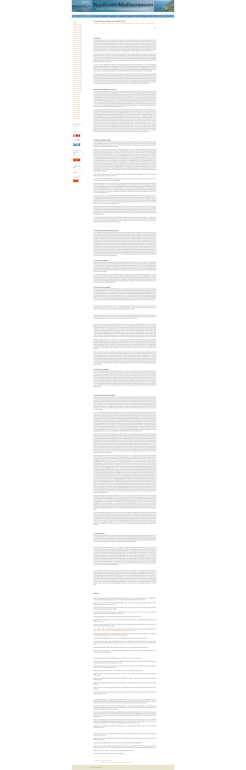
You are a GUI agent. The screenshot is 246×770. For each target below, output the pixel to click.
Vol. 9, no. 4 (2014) (76, 94)
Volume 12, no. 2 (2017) (77, 78)
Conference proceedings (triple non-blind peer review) (105, 23)
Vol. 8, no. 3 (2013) (76, 102)
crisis (133, 23)
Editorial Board (113, 16)
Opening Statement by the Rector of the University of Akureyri (116, 762)
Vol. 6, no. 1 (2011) (76, 116)
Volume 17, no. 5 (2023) (77, 40)
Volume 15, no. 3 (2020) (77, 60)
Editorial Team (122, 16)
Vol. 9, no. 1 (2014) (76, 100)
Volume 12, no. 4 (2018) (77, 74)
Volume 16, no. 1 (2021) (77, 58)
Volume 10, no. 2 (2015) (77, 90)
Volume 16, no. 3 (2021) (77, 54)
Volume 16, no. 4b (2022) (77, 50)
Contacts (137, 16)
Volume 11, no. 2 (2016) (77, 84)
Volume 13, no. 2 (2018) (77, 70)
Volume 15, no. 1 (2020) (77, 64)
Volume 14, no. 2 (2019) (77, 66)
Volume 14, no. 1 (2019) (77, 68)
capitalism (130, 23)
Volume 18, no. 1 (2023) (77, 38)
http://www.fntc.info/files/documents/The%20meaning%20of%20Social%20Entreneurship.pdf (115, 630)
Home (98, 16)
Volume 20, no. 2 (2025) (77, 28)
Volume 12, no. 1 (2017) (77, 80)
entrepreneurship (141, 23)
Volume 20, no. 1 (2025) (77, 30)
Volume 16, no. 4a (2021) (77, 52)
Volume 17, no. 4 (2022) (77, 42)
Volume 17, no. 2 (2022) (77, 46)
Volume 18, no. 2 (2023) (77, 36)
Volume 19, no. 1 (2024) (77, 34)
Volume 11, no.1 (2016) (77, 86)
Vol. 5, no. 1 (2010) (76, 118)
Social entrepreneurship (122, 23)
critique (135, 23)
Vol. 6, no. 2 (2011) (76, 114)
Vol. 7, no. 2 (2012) (76, 110)
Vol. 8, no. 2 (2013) (76, 104)
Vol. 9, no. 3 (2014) (76, 96)
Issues (151, 16)
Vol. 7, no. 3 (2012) (76, 108)
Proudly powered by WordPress (96, 767)
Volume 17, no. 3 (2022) (77, 44)
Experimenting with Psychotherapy (103, 760)
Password (75, 172)
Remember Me (77, 177)
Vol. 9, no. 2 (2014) (76, 98)
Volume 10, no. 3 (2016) (77, 88)
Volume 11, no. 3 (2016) (77, 82)
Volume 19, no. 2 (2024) (77, 32)
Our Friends (144, 16)
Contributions (130, 16)
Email (74, 154)
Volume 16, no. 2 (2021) (77, 56)
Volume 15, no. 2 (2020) (77, 62)
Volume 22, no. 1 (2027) (77, 24)
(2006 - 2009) (75, 126)
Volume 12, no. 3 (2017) (77, 76)
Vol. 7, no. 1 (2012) (76, 112)
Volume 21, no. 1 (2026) (77, 26)
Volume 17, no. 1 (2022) (77, 48)
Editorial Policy (105, 16)
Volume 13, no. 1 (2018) (77, 72)
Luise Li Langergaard (151, 23)
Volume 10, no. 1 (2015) (77, 92)
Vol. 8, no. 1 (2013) (76, 106)
